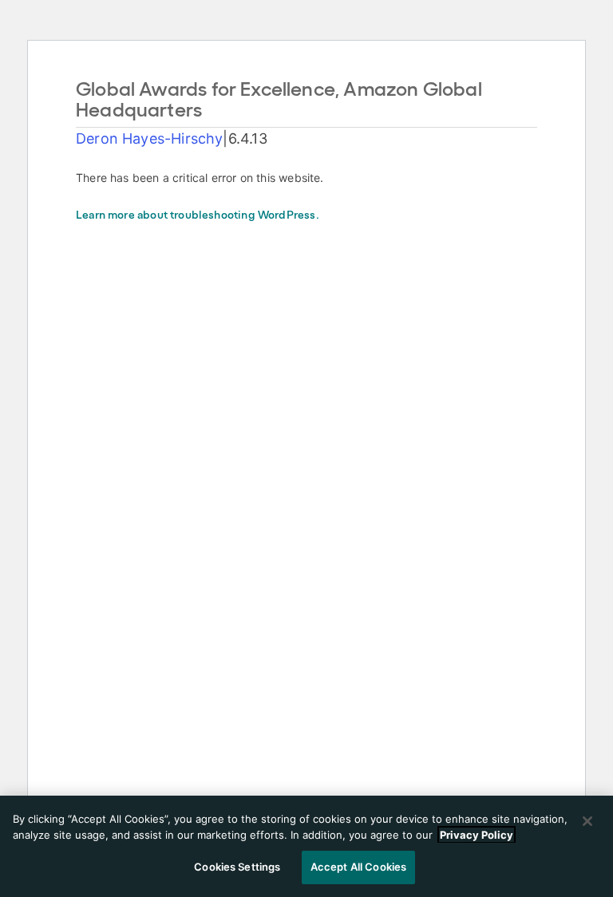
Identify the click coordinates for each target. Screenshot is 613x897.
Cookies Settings (237, 866)
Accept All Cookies (358, 866)
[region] (306, 846)
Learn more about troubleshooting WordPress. (197, 216)
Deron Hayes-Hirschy (149, 138)
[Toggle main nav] (582, 29)
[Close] (587, 821)
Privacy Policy (476, 834)
